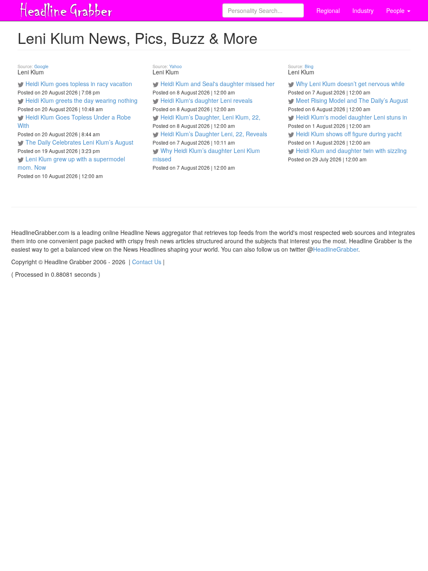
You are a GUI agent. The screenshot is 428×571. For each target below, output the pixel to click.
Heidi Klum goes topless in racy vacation (78, 83)
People (396, 10)
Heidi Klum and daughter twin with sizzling (351, 150)
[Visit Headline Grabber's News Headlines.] (66, 9)
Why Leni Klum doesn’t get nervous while (350, 83)
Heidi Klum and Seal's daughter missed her (217, 83)
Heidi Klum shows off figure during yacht (349, 134)
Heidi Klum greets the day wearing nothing (81, 100)
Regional (328, 10)
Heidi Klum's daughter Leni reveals (206, 100)
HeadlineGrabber (335, 249)
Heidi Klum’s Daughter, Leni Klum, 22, (210, 117)
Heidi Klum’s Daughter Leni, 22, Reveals (213, 134)
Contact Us (146, 261)
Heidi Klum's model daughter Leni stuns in (351, 117)
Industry (363, 10)
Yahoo (175, 66)
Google (41, 66)
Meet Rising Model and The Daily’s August (352, 100)
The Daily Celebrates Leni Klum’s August (79, 142)
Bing (309, 66)
